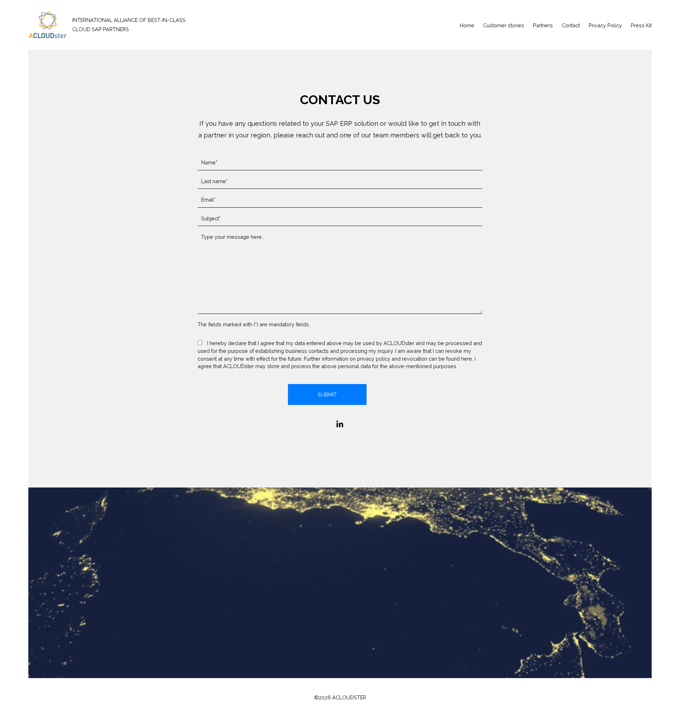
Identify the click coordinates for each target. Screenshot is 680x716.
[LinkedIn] (339, 424)
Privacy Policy (605, 25)
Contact (571, 25)
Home (467, 25)
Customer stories (503, 25)
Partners (543, 25)
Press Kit (641, 25)
